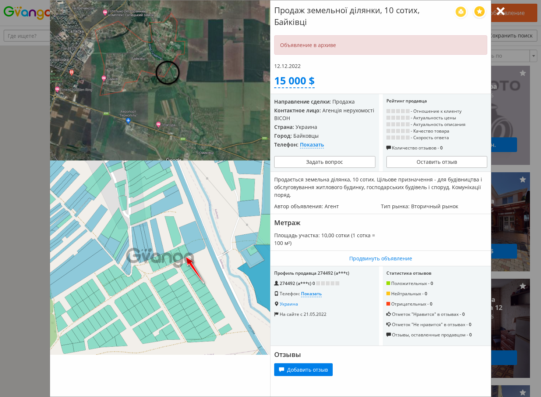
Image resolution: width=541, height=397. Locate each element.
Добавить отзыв (306, 369)
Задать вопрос (324, 161)
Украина (289, 304)
